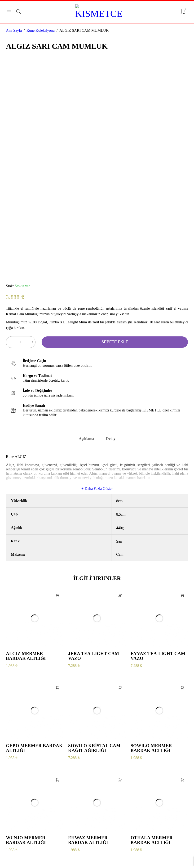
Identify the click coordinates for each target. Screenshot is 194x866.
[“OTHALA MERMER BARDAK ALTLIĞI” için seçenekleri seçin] (182, 779)
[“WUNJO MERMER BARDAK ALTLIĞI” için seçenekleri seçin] (57, 779)
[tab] (86, 440)
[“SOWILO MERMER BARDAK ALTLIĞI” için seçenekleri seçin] (182, 687)
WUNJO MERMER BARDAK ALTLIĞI (26, 840)
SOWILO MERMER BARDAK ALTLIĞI (151, 748)
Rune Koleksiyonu (40, 30)
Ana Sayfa (14, 30)
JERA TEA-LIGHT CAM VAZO (93, 656)
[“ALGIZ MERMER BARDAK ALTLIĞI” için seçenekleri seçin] (57, 595)
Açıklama (86, 439)
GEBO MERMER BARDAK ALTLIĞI (34, 748)
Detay (110, 439)
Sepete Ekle (114, 342)
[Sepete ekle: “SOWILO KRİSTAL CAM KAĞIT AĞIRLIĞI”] (119, 687)
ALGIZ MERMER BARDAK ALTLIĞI (26, 656)
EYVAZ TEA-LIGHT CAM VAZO (158, 656)
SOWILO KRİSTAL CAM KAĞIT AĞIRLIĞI (94, 748)
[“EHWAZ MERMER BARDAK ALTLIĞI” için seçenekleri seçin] (119, 779)
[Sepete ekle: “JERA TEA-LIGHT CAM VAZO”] (119, 595)
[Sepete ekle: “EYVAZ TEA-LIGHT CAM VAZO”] (182, 595)
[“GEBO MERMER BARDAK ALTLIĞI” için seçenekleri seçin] (57, 687)
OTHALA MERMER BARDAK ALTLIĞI (152, 840)
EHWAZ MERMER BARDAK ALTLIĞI (88, 840)
